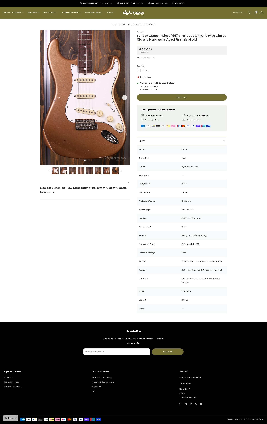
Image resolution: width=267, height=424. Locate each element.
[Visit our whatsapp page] (195, 403)
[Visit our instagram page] (185, 403)
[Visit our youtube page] (201, 403)
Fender (140, 32)
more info (139, 3)
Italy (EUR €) (238, 13)
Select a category (12, 13)
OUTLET (110, 13)
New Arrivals (34, 13)
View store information (148, 90)
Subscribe (167, 352)
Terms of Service (11, 382)
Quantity (141, 66)
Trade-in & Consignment (103, 382)
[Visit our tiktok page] (190, 403)
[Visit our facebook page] (180, 403)
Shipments (96, 386)
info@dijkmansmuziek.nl (190, 377)
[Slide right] (122, 171)
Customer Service (93, 13)
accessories (50, 13)
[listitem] (96, 3)
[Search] (249, 12)
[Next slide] (125, 97)
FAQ (93, 391)
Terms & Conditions (13, 386)
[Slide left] (49, 171)
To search (8, 377)
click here (108, 3)
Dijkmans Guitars (70, 13)
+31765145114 (185, 383)
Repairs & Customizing (102, 377)
